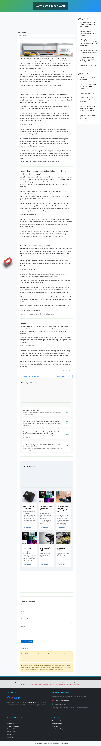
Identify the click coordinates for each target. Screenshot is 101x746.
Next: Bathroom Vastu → (64, 376)
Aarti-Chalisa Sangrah (58, 729)
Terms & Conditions (13, 726)
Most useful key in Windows (28, 507)
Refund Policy (11, 734)
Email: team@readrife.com (62, 700)
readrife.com (33, 702)
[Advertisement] (8, 37)
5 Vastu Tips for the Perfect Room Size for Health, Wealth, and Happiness (88, 108)
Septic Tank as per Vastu (88, 65)
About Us (10, 721)
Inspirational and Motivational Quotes (46, 508)
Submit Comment (27, 641)
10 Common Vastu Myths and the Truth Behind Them (41, 421)
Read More (67, 411)
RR (8, 261)
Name (22, 604)
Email (22, 611)
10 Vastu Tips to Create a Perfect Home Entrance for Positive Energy (88, 24)
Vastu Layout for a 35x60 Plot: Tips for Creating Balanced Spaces (88, 86)
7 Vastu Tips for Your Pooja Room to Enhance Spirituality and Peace (87, 59)
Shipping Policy (11, 729)
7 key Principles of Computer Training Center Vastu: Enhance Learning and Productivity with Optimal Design (43, 432)
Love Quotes (27, 548)
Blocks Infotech (56, 721)
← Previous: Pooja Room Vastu (30, 376)
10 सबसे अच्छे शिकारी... (61, 549)
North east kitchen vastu (31, 410)
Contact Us (10, 723)
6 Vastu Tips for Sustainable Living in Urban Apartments (88, 33)
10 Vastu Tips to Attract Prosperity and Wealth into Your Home (87, 99)
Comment (23, 626)
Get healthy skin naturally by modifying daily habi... (62, 509)
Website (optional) (25, 618)
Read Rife (55, 726)
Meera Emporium (57, 723)
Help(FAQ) (10, 737)
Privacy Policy (11, 731)
